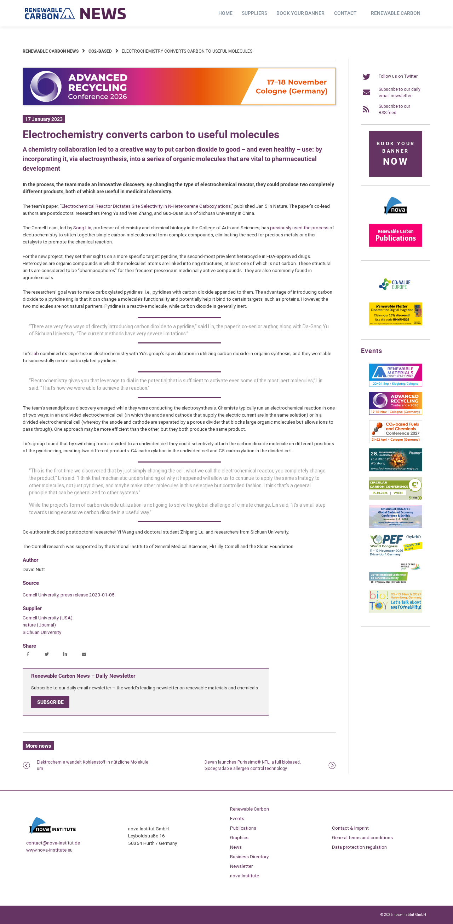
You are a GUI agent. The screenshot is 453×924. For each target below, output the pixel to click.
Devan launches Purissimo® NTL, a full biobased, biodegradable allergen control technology (253, 765)
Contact (345, 13)
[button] (29, 654)
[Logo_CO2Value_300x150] (395, 295)
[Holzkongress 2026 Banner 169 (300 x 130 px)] (395, 469)
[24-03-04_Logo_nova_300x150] (395, 216)
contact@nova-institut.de (53, 843)
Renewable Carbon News (51, 51)
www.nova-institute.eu (49, 850)
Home (225, 13)
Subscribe (50, 702)
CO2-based (100, 51)
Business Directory (249, 856)
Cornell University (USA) (48, 617)
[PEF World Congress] (395, 554)
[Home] (76, 13)
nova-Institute (244, 875)
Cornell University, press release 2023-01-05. (69, 595)
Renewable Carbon (395, 13)
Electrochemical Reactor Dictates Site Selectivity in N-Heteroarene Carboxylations (146, 206)
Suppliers (254, 13)
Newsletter (241, 866)
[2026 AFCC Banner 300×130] (395, 526)
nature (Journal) (39, 625)
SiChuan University (42, 632)
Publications (243, 828)
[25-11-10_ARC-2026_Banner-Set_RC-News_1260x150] (179, 103)
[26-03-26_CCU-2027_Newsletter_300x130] (395, 441)
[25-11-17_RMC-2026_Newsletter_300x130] (395, 385)
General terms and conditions (362, 837)
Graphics (239, 837)
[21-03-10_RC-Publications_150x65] (395, 245)
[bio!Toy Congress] (395, 611)
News (236, 847)
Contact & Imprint (350, 828)
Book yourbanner (396, 154)
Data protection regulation (359, 847)
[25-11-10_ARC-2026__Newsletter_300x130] (395, 413)
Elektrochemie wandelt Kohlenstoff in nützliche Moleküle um (92, 765)
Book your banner (300, 13)
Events (237, 818)
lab (36, 353)
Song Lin (82, 227)
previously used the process (299, 227)
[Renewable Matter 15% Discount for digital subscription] (395, 324)
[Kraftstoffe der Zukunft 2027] (395, 583)
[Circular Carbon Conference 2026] (395, 498)
